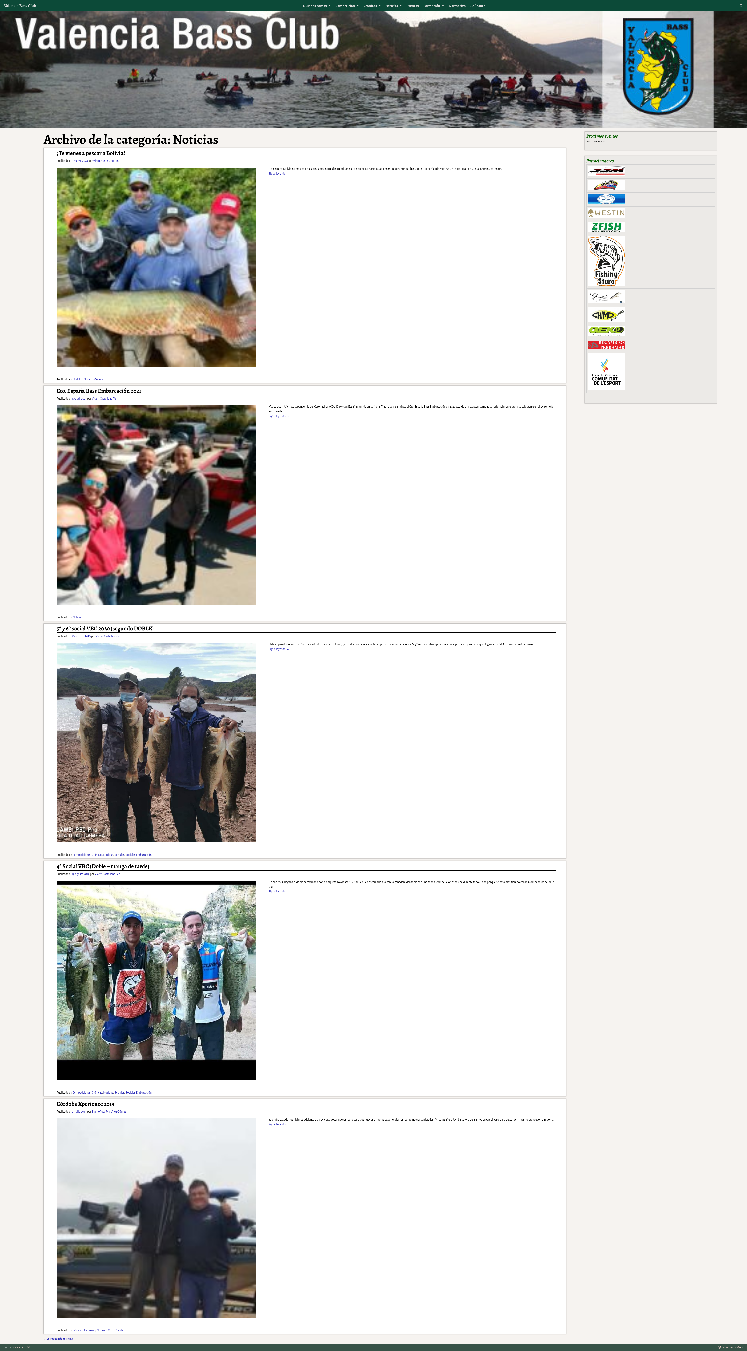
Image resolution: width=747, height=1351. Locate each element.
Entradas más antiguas (58, 1338)
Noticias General (94, 379)
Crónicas (370, 6)
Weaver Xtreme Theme (733, 1347)
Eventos (413, 6)
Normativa (457, 6)
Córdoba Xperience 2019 (85, 1104)
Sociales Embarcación (139, 854)
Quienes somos (315, 6)
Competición (345, 6)
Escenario (89, 1330)
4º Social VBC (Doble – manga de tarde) (103, 866)
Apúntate (477, 6)
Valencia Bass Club (20, 5)
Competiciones (81, 854)
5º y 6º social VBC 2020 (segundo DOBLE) (105, 628)
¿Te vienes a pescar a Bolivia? (91, 153)
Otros (111, 1330)
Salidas (120, 1330)
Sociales (119, 854)
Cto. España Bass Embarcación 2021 (99, 391)
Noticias (392, 6)
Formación (431, 6)
